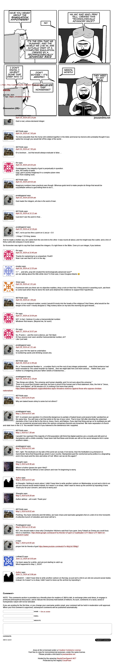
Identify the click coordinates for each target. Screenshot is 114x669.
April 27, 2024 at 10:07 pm (26, 331)
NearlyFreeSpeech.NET (66, 658)
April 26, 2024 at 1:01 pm (26, 284)
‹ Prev (8, 85)
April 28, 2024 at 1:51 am (26, 347)
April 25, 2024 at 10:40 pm (26, 253)
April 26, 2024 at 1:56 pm (26, 300)
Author (18, 478)
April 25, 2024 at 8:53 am (26, 182)
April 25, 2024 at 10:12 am (26, 213)
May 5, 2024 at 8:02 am (25, 511)
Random (27, 85)
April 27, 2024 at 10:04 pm (26, 316)
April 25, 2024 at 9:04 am (26, 198)
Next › (34, 85)
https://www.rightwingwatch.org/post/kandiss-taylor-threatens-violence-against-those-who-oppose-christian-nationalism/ (52, 390)
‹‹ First (2, 85)
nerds (6, 90)
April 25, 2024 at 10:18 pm (26, 229)
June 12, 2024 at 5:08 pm (26, 574)
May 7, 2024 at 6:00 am (25, 543)
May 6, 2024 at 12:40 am (26, 527)
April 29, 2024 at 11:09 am (26, 363)
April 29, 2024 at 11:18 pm (26, 379)
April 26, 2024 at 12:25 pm (26, 268)
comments (7, 636)
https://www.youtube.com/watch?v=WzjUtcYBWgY (59, 546)
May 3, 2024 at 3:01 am (25, 448)
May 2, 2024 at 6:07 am (25, 413)
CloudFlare (66, 660)
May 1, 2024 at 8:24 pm (25, 398)
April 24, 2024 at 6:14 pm (26, 118)
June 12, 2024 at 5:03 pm (26, 559)
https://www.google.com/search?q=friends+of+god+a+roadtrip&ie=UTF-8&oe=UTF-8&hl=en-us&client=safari (60, 534)
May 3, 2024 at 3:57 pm (25, 480)
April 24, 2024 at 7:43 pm (26, 133)
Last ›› (39, 85)
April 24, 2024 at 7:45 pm (26, 149)
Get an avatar (45, 611)
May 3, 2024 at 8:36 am (25, 464)
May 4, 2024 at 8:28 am (25, 496)
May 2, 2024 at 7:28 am (25, 433)
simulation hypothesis (22, 97)
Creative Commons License (69, 650)
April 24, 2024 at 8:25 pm (26, 165)
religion (11, 97)
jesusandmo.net (68, 654)
